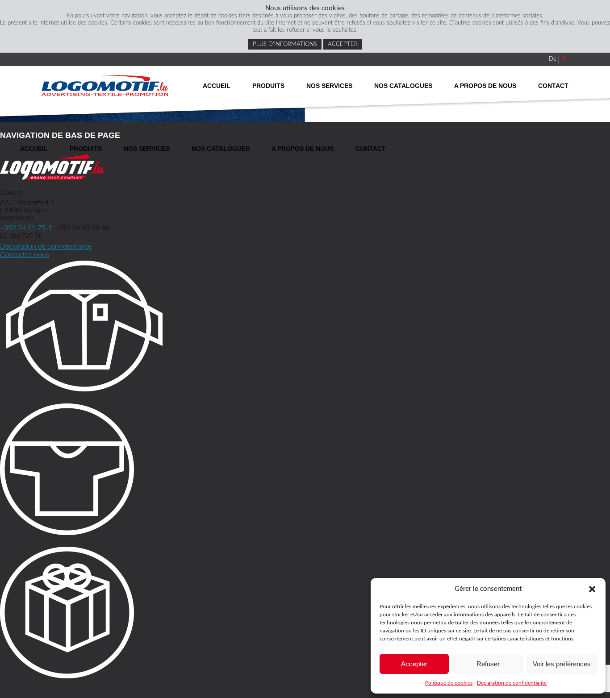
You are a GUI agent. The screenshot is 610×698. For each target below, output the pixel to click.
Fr (563, 59)
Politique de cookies (448, 683)
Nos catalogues (403, 85)
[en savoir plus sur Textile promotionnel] (305, 471)
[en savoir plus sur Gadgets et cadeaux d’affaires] (305, 614)
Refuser (488, 664)
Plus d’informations (285, 44)
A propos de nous (485, 85)
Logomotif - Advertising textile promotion (105, 85)
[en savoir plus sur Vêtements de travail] (305, 327)
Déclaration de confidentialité (46, 246)
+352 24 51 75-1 (26, 228)
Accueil (216, 85)
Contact (553, 85)
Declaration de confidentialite (512, 683)
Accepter (414, 664)
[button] (592, 589)
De (552, 59)
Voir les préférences (562, 664)
